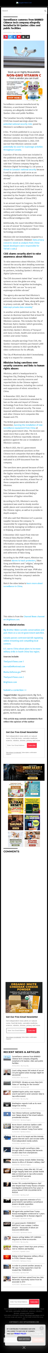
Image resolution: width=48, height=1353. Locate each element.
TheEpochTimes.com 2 (13, 677)
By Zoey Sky (25, 1066)
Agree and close (24, 1339)
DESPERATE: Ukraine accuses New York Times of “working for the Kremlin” (27, 1083)
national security (11, 707)
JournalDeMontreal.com (14, 666)
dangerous (12, 701)
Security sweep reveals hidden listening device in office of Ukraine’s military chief (28, 1161)
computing (22, 698)
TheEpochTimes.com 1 (13, 661)
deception (35, 701)
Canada (6, 698)
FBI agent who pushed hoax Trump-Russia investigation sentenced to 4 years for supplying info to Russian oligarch (28, 1213)
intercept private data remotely (17, 307)
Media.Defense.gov (12, 672)
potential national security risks (17, 124)
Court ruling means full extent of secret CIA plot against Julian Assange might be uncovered (28, 1073)
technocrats (15, 713)
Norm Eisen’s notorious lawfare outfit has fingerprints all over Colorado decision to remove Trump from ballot (27, 1127)
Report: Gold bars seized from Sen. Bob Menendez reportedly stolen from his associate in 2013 (28, 1279)
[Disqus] (24, 886)
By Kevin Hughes (26, 1120)
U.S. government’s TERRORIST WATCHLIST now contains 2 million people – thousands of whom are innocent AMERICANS (25, 1226)
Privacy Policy (20, 1334)
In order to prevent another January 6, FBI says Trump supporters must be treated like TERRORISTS (27, 1268)
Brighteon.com (10, 682)
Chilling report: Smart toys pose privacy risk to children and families (28, 1248)
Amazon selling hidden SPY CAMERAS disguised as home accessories (26, 1238)
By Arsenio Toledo (26, 1218)
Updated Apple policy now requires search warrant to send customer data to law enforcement (28, 1094)
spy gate (21, 710)
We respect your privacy (32, 1315)
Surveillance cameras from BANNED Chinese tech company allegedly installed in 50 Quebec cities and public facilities (27, 1060)
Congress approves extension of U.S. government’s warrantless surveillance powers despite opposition (27, 1202)
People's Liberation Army (31, 707)
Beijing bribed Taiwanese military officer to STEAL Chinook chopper (27, 1257)
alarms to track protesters (24, 560)
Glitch (6, 704)
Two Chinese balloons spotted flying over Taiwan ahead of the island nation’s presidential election (27, 1115)
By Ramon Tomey (26, 1261)
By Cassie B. (24, 1077)
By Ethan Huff (25, 1087)
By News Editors (26, 1108)
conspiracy (33, 698)
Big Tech (37, 695)
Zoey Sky (19, 32)
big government (25, 695)
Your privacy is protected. (13, 752)
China (13, 698)
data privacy (24, 701)
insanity (35, 704)
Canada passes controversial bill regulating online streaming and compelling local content (23, 641)
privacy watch (9, 710)
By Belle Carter (25, 1143)
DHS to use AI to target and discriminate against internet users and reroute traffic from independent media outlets (28, 1138)
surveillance (31, 710)
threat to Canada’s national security (19, 169)
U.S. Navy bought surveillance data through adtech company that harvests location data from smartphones (27, 1150)
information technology (20, 704)
